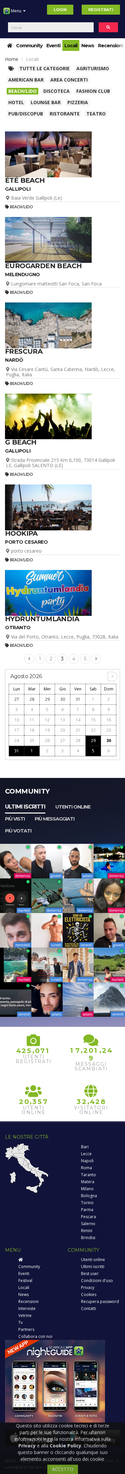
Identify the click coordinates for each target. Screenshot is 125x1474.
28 (32, 699)
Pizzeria (77, 102)
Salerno (88, 1223)
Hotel (16, 102)
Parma (87, 1209)
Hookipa (21, 533)
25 (32, 740)
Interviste (27, 1308)
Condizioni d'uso (97, 1280)
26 (47, 740)
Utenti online (72, 807)
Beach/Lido (22, 91)
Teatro (96, 113)
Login (60, 9)
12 (47, 720)
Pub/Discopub (25, 113)
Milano (87, 1189)
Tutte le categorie (44, 68)
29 (47, 699)
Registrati (100, 9)
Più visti (15, 819)
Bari (85, 1147)
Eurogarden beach (43, 266)
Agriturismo (92, 68)
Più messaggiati (54, 819)
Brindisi (88, 1237)
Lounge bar (46, 102)
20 (62, 730)
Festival (25, 1280)
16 (108, 720)
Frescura (23, 351)
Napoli (87, 1161)
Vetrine (25, 1315)
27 (16, 699)
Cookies (88, 1294)
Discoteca (56, 91)
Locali (70, 46)
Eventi (53, 46)
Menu (16, 11)
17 (16, 730)
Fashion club (93, 91)
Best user (90, 1273)
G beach (21, 442)
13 (62, 720)
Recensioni (110, 46)
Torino (87, 1202)
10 (16, 720)
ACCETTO (62, 1469)
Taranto (88, 1175)
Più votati (18, 831)
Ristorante (65, 113)
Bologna (89, 1195)
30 (62, 699)
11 (32, 720)
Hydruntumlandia (42, 619)
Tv (20, 1322)
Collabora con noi (35, 1336)
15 (93, 720)
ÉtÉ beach (25, 180)
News (87, 46)
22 (93, 730)
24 (16, 740)
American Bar (26, 80)
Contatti (88, 1308)
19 (47, 730)
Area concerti (69, 80)
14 (78, 720)
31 (78, 699)
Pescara (88, 1216)
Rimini (86, 1230)
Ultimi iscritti (25, 807)
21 (78, 730)
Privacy (87, 1287)
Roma (86, 1168)
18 (32, 730)
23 (108, 730)
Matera (87, 1182)
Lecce (86, 1154)
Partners (26, 1329)
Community (29, 46)
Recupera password (100, 1301)
